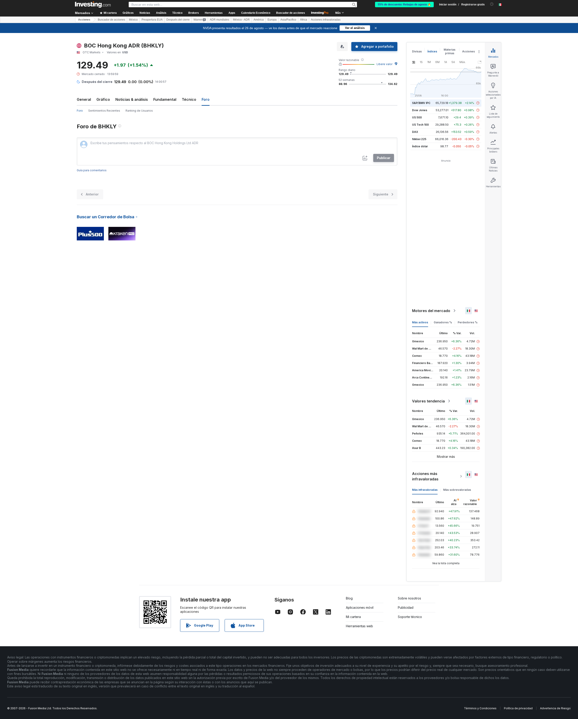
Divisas (417, 51)
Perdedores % (468, 322)
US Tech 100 (420, 124)
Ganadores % (443, 322)
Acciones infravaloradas (325, 19)
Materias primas (449, 51)
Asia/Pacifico (288, 19)
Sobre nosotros (409, 598)
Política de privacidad (518, 708)
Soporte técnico (410, 617)
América (259, 19)
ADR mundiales (219, 19)
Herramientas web (359, 626)
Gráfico (103, 99)
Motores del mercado (431, 310)
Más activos (420, 322)
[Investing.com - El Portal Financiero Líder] (93, 4)
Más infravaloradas (425, 489)
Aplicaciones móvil (359, 607)
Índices (432, 51)
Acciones (84, 19)
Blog (349, 598)
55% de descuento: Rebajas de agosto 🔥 (404, 4)
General (84, 99)
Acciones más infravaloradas (425, 476)
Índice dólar (420, 146)
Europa (272, 19)
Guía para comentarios (92, 170)
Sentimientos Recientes (104, 110)
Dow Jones (419, 110)
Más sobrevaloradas (457, 489)
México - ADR (241, 19)
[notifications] (491, 4)
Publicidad (405, 607)
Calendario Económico (255, 12)
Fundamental (164, 99)
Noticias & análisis (131, 99)
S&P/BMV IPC (421, 103)
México (133, 19)
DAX (415, 132)
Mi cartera (353, 617)
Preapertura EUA (152, 19)
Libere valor (384, 64)
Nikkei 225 (419, 139)
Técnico (189, 99)
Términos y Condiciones (480, 708)
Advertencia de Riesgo (555, 708)
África (303, 19)
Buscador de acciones (290, 12)
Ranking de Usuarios (139, 110)
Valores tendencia (428, 401)
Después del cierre (178, 19)
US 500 (417, 117)
